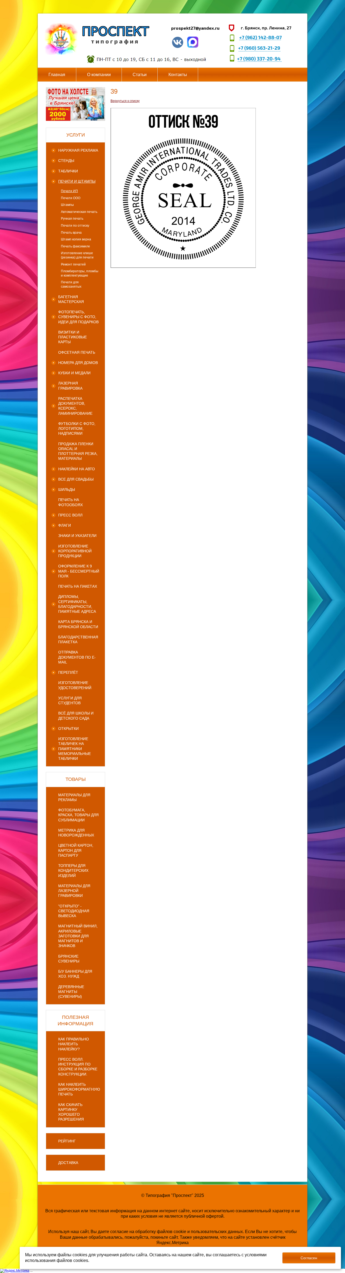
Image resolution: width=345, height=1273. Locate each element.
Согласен (309, 1258)
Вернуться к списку (125, 101)
